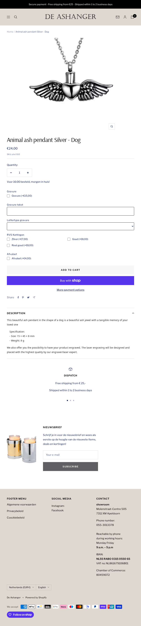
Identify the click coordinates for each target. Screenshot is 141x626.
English (42, 587)
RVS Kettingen (15, 234)
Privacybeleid (15, 511)
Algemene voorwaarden (21, 504)
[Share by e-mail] (34, 297)
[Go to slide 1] (67, 400)
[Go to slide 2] (70, 400)
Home (10, 31)
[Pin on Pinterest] (23, 297)
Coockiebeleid (15, 517)
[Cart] (132, 17)
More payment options (70, 289)
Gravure (12, 191)
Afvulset (12, 254)
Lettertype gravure (18, 220)
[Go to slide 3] (73, 400)
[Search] (15, 17)
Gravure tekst (15, 204)
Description (16, 313)
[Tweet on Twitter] (28, 297)
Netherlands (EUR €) (20, 587)
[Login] (125, 16)
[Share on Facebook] (18, 297)
